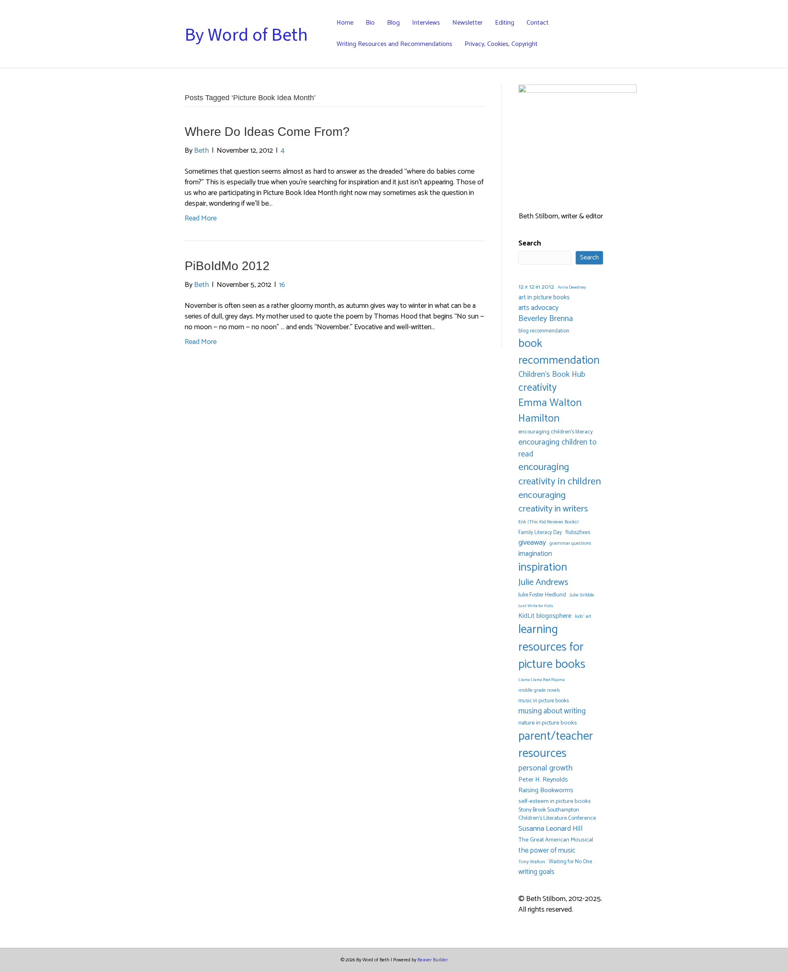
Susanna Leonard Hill (550, 828)
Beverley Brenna (545, 319)
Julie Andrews (543, 582)
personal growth (545, 768)
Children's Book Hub (551, 375)
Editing (504, 22)
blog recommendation (543, 331)
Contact (538, 22)
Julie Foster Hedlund (542, 595)
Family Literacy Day (540, 532)
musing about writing (552, 711)
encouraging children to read (557, 448)
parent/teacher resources (555, 745)
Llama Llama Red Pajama (541, 680)
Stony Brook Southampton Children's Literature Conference (557, 814)
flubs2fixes (578, 532)
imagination (535, 554)
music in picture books (543, 701)
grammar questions (570, 543)
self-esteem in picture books (554, 801)
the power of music (546, 851)
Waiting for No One (570, 862)
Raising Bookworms (545, 790)
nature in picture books (547, 723)
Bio (370, 22)
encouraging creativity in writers (553, 502)
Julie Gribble (582, 594)
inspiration (542, 567)
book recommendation (559, 352)
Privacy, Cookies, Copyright (501, 44)
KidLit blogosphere (544, 616)
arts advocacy (538, 308)
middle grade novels (539, 690)
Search (529, 243)
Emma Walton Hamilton (550, 410)
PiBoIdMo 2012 (227, 266)
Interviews (426, 22)
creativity (537, 388)
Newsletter (467, 22)
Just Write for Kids (535, 606)
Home (345, 22)
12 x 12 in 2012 (536, 287)
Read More (201, 218)
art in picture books (544, 298)
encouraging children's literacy (555, 432)
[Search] (597, 33)
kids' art (583, 616)
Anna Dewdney (572, 287)
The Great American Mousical (555, 840)
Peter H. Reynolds (543, 780)
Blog (393, 22)
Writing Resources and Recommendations (394, 44)
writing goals (536, 872)
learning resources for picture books (551, 647)
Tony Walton (531, 861)
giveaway (532, 542)
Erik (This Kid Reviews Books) (548, 521)
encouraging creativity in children (559, 474)
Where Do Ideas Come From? (267, 131)
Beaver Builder (432, 960)
